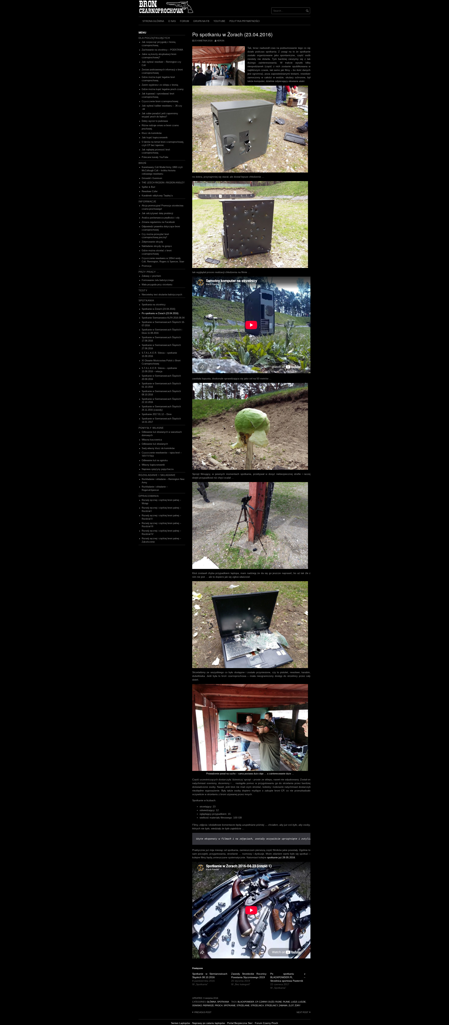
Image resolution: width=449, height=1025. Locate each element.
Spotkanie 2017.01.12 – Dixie (157, 414)
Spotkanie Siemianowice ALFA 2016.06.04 (163, 318)
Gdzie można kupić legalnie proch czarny (163, 89)
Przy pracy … (149, 271)
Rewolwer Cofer (150, 191)
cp (256, 1002)
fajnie (286, 1002)
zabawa (283, 1005)
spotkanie (230, 1005)
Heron (220, 40)
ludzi (294, 1002)
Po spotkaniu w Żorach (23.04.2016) (160, 313)
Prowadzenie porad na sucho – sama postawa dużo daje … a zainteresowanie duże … (250, 773)
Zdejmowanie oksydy (152, 242)
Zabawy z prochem (151, 276)
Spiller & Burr (148, 187)
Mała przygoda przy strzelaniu (157, 284)
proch (219, 1005)
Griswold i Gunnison (152, 178)
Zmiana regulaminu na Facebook (158, 222)
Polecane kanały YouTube (155, 157)
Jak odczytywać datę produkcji (157, 213)
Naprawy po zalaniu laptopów (208, 1023)
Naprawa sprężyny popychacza (157, 469)
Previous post (202, 1012)
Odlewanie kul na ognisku (155, 460)
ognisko (197, 1005)
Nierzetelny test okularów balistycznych (162, 294)
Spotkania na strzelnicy (154, 304)
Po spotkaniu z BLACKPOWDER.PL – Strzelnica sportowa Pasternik (287, 977)
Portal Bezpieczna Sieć (240, 1023)
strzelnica (257, 1005)
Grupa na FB (201, 21)
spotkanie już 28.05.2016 (281, 857)
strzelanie (243, 1005)
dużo (271, 1002)
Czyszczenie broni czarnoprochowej (160, 101)
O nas (172, 21)
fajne (278, 1002)
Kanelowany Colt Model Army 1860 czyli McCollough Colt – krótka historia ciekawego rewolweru (162, 170)
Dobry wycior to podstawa (155, 121)
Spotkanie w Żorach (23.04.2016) (158, 309)
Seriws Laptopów (180, 1023)
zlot (291, 1005)
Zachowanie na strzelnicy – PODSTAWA (162, 50)
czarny (263, 1002)
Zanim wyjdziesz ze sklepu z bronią (160, 85)
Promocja (146, 266)
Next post (302, 1012)
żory (297, 1005)
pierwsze (208, 1005)
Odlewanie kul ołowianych (155, 444)
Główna (211, 1002)
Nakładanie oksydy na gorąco (157, 246)
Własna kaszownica (152, 440)
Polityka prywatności (244, 21)
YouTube (219, 21)
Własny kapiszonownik (153, 465)
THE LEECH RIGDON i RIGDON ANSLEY (163, 182)
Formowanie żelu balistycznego (158, 280)
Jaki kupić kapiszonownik (155, 137)
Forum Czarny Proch (266, 1023)
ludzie (302, 1002)
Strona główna (153, 21)
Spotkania (223, 1002)
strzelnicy (271, 1005)
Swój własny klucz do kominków (158, 448)
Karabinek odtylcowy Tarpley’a (157, 195)
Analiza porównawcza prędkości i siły (161, 218)
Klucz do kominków (152, 133)
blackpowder (246, 1002)
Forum (184, 21)
